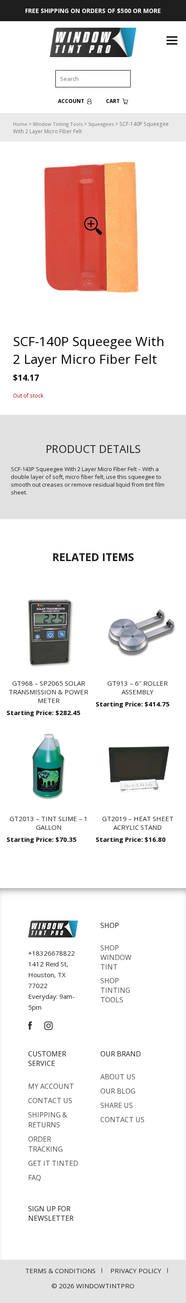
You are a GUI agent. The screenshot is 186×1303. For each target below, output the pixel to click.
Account (72, 101)
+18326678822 (51, 953)
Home (20, 124)
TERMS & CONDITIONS (60, 1270)
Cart (113, 101)
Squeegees (101, 124)
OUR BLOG (117, 1091)
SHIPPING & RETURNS (47, 1120)
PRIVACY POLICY (135, 1270)
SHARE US (116, 1105)
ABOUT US (117, 1077)
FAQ (34, 1177)
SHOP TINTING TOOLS (115, 990)
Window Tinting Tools (58, 124)
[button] (93, 226)
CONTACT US (50, 1100)
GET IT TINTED (53, 1163)
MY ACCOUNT (51, 1086)
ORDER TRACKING (45, 1144)
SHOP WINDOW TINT (115, 957)
